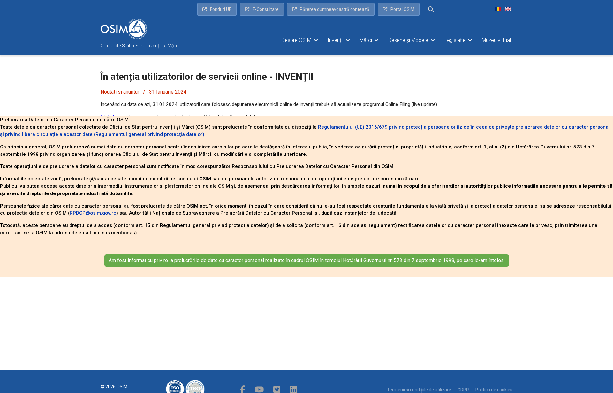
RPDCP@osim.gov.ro (93, 213)
